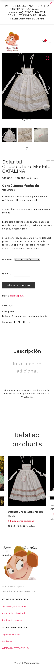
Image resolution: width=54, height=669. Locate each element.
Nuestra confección (37, 316)
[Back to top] (46, 661)
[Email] (29, 322)
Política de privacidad (13, 613)
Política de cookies (12, 620)
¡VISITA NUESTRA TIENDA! (16, 648)
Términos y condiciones (14, 606)
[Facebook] (14, 322)
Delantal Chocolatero (13, 316)
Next (49, 88)
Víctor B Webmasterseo (27, 663)
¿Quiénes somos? (11, 634)
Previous (3, 493)
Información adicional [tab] (27, 367)
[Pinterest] (24, 322)
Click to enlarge (47, 87)
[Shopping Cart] (43, 41)
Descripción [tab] (27, 351)
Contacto (7, 641)
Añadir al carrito (18, 285)
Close (51, 3)
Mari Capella (17, 295)
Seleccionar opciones (22, 521)
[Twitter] (19, 322)
